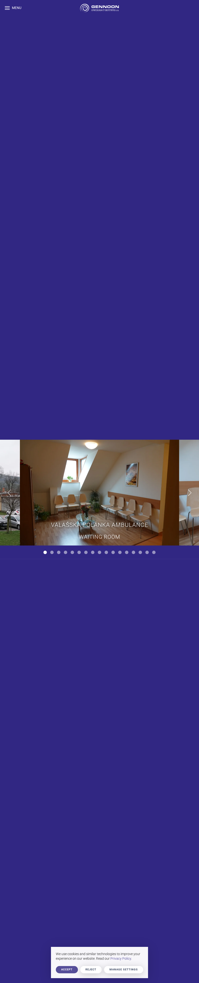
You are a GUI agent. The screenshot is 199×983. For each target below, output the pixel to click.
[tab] (45, 552)
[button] (13, 8)
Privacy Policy (120, 958)
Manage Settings (123, 969)
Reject (90, 969)
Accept (67, 969)
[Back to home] (99, 8)
